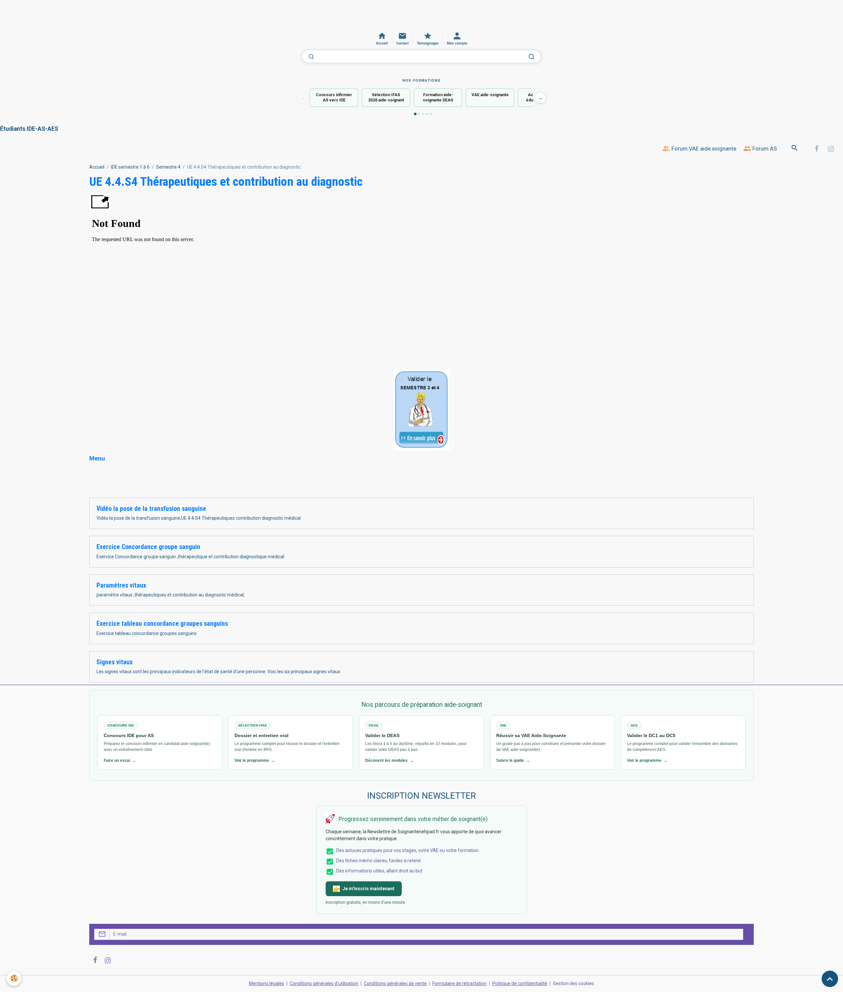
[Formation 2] (419, 114)
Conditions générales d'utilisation (324, 983)
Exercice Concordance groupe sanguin (148, 547)
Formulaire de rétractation (459, 983)
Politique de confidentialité (519, 983)
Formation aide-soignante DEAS (438, 98)
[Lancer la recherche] (531, 56)
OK (746, 934)
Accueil (96, 167)
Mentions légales (266, 983)
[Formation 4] (427, 114)
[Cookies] (14, 978)
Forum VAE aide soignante (703, 148)
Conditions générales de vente (395, 983)
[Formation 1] (415, 114)
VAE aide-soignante (490, 95)
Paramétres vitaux (121, 585)
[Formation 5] (431, 114)
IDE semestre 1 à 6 (130, 167)
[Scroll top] (830, 979)
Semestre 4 (168, 167)
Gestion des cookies (573, 983)
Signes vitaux (114, 662)
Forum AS (764, 148)
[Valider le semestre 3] (422, 409)
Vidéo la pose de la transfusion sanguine (151, 508)
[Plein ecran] (99, 201)
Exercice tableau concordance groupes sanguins (162, 623)
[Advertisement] (120, 15)
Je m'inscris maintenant (368, 888)
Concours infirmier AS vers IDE (334, 98)
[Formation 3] (423, 114)
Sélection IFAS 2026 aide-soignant (386, 98)
